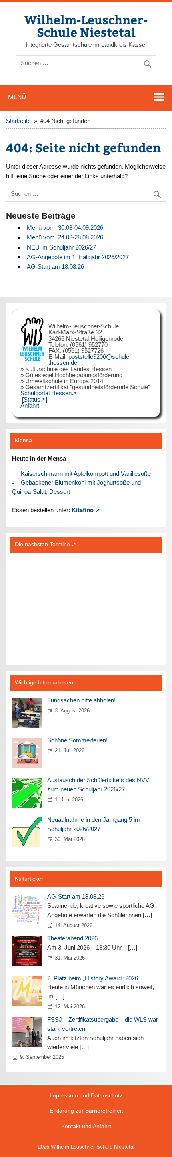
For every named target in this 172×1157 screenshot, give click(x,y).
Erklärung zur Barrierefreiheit (86, 1111)
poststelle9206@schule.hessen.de (88, 359)
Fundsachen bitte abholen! (81, 700)
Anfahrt (29, 405)
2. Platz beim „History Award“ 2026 (92, 978)
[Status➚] (34, 399)
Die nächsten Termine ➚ (45, 544)
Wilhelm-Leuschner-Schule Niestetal (86, 25)
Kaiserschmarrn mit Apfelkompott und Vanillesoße (86, 473)
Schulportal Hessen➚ (48, 393)
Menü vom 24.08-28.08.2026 (65, 237)
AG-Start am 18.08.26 (55, 266)
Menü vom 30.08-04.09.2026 (65, 227)
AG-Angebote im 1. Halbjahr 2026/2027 (78, 257)
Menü (17, 97)
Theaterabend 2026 (72, 938)
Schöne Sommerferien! (77, 740)
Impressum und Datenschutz (86, 1096)
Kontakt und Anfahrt (86, 1126)
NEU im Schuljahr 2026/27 (61, 247)
